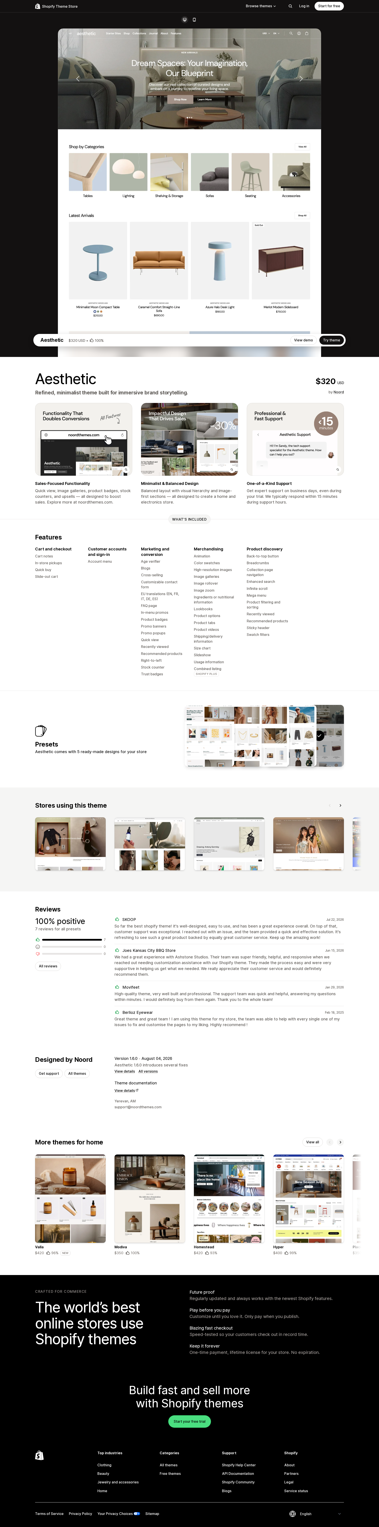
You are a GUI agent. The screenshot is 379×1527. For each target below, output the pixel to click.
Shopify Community (238, 1482)
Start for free (329, 6)
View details (124, 1071)
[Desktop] (184, 19)
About (289, 1465)
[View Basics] (291, 736)
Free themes (170, 1473)
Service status (296, 1491)
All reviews (48, 966)
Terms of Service (49, 1513)
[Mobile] (194, 19)
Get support (49, 1073)
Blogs (226, 1491)
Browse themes (259, 6)
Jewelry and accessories (118, 1482)
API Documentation (238, 1473)
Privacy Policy (80, 1513)
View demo (303, 340)
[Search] (290, 6)
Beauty (103, 1473)
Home (102, 1491)
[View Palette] (209, 736)
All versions (148, 1071)
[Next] (340, 805)
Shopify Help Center (239, 1465)
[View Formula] (264, 736)
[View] (70, 844)
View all (312, 1142)
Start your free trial (190, 1421)
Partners (291, 1473)
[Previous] (329, 805)
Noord (339, 392)
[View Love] (237, 736)
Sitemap (152, 1513)
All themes (77, 1073)
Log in (304, 6)
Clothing (104, 1465)
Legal (288, 1482)
